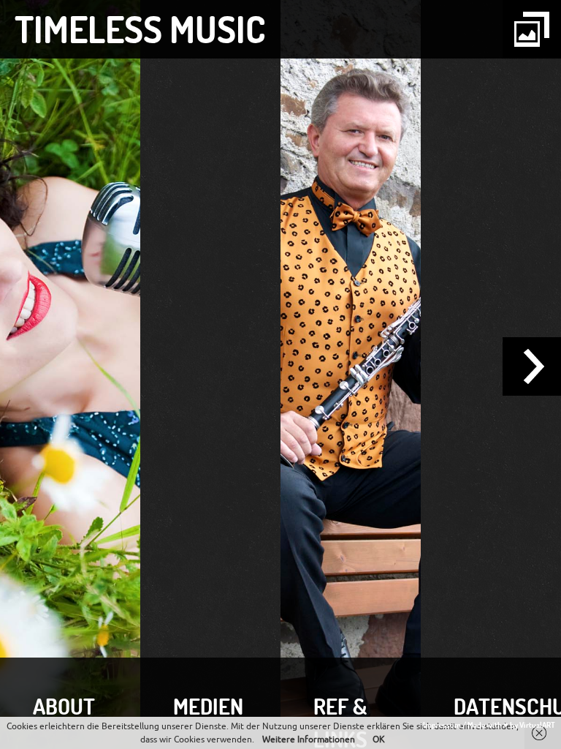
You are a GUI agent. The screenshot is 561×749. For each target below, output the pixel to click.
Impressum (442, 725)
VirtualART (537, 725)
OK (379, 739)
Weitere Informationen (308, 739)
